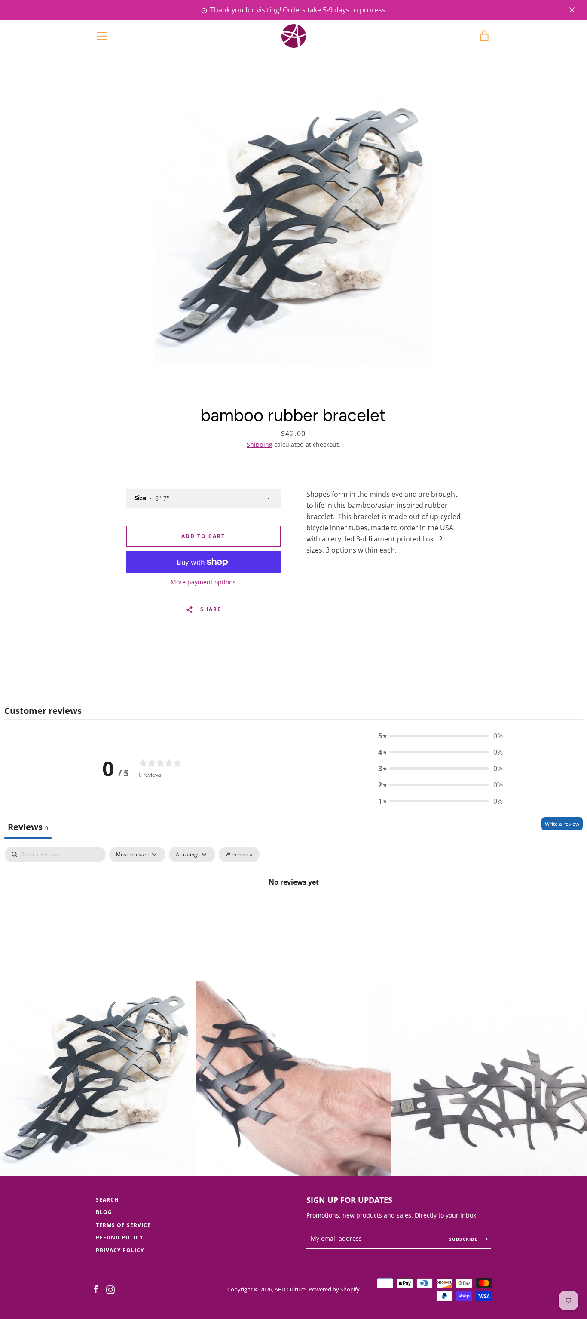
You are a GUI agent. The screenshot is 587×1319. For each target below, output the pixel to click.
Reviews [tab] (28, 827)
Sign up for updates (349, 1200)
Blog (104, 1212)
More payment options (203, 582)
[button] (440, 735)
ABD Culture (290, 1289)
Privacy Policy (120, 1250)
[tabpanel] (293, 911)
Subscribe (464, 1239)
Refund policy (119, 1237)
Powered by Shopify (334, 1289)
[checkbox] (239, 854)
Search (107, 1199)
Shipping (259, 444)
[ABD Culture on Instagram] (110, 1289)
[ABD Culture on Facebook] (96, 1289)
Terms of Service (123, 1225)
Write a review (562, 823)
